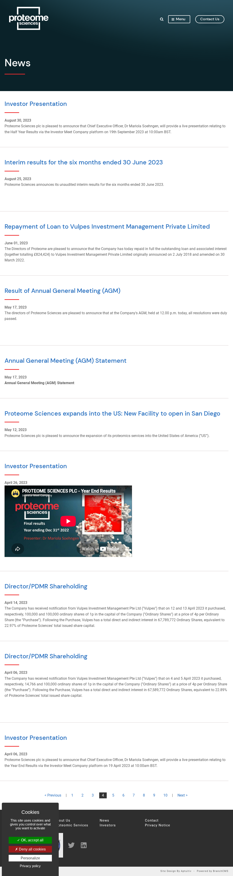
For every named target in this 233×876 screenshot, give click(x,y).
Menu (180, 19)
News (104, 820)
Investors (108, 825)
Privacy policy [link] (30, 866)
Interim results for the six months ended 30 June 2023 (84, 162)
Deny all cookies (32, 849)
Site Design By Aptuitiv (175, 871)
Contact (152, 820)
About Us (62, 820)
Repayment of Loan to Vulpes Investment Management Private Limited (107, 226)
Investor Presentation (36, 104)
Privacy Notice (157, 825)
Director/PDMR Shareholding (46, 586)
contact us (209, 19)
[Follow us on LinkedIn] (82, 845)
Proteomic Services (71, 825)
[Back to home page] (28, 28)
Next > (182, 795)
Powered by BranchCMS (212, 871)
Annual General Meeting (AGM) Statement (66, 361)
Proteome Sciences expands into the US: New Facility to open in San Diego (112, 413)
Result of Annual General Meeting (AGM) (62, 291)
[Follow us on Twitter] (69, 845)
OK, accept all (31, 840)
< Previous (53, 795)
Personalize (30, 858)
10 (165, 795)
